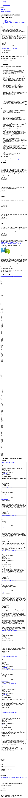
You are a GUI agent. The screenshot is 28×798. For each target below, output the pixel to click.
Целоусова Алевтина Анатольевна (10, 669)
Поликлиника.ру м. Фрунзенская (9, 48)
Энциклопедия (6, 5)
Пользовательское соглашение (8, 778)
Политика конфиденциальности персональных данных (14, 777)
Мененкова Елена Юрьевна (8, 487)
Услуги (4, 1)
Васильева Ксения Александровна (10, 515)
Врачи (4, 2)
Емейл (18, 160)
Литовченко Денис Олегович (8, 462)
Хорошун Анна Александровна (9, 712)
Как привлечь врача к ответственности (10, 242)
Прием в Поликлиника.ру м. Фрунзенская (11, 276)
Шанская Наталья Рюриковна (9, 683)
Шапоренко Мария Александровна (10, 656)
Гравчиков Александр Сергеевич (9, 630)
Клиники (5, 3)
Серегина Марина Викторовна (9, 550)
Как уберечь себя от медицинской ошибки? (11, 243)
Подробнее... (4, 473)
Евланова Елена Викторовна (9, 580)
